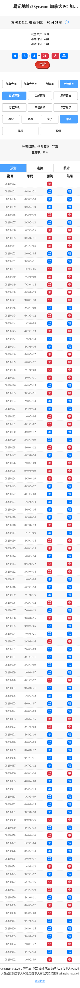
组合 (11, 119)
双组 (58, 131)
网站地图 (40, 981)
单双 (69, 119)
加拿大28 (11, 84)
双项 (20, 131)
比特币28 (69, 84)
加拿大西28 (30, 84)
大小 (49, 119)
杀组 (30, 119)
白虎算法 (14, 95)
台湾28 (50, 84)
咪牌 (42, 64)
